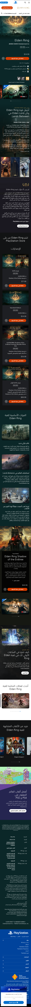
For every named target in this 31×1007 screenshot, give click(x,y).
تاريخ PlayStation (25, 953)
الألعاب (18, 936)
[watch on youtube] (24, 612)
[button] (15, 92)
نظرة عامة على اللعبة (24, 13)
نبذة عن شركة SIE (25, 942)
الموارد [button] (27, 967)
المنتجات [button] (26, 957)
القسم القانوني (27, 997)
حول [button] (28, 940)
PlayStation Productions (23, 949)
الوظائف (27, 944)
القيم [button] (27, 960)
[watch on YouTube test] (23, 96)
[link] (15, 747)
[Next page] (2, 13)
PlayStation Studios (24, 946)
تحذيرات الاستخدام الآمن (22, 903)
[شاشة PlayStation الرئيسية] (15, 2)
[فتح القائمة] (29, 2)
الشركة (27, 951)
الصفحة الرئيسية (25, 936)
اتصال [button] (27, 971)
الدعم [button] (27, 964)
